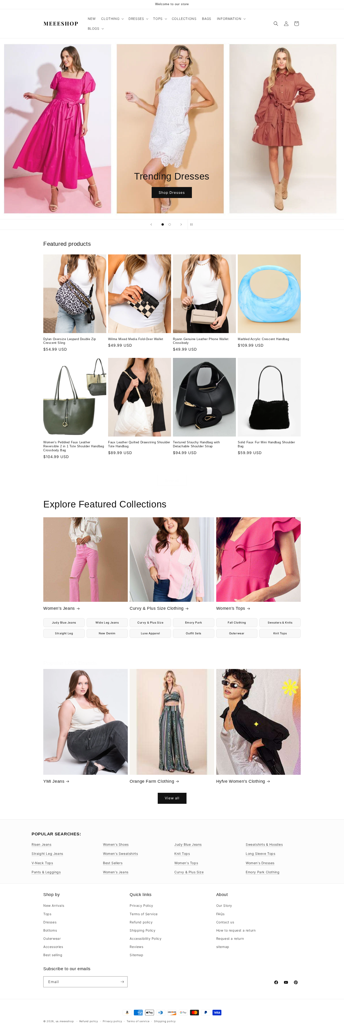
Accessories (53, 947)
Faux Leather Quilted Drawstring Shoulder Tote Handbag (139, 444)
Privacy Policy (141, 905)
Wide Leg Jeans (107, 622)
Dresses (49, 922)
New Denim (107, 633)
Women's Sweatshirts (120, 854)
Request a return (230, 938)
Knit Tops (280, 633)
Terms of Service (144, 914)
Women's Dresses (260, 863)
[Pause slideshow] (193, 224)
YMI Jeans (53, 781)
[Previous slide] (151, 224)
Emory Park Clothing (262, 872)
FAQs (220, 914)
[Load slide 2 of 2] (169, 224)
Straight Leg (64, 633)
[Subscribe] (122, 981)
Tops (47, 914)
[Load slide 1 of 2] (162, 224)
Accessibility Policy (145, 938)
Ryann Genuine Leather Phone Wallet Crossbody (200, 341)
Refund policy (141, 922)
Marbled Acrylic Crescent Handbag (263, 339)
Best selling (52, 955)
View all (172, 480)
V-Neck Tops (42, 863)
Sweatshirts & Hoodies (264, 844)
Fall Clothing (237, 622)
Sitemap (136, 955)
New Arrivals (53, 905)
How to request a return (236, 930)
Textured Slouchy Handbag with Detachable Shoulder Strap (196, 444)
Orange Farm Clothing (152, 781)
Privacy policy (112, 1021)
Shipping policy (165, 1021)
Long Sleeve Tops (260, 854)
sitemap (222, 947)
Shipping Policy (142, 930)
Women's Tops (230, 608)
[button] (112, 19)
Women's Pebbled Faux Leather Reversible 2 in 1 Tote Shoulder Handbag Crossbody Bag (73, 446)
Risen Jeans (41, 844)
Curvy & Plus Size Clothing (157, 608)
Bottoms (50, 930)
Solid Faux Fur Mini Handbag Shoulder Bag (266, 444)
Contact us (225, 922)
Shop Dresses (172, 192)
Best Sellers (112, 863)
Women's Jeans (59, 608)
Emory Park (193, 622)
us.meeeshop (65, 1021)
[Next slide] (181, 224)
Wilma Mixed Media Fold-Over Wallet (135, 339)
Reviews (136, 947)
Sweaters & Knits (280, 622)
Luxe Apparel (150, 633)
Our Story (224, 905)
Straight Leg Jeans (47, 854)
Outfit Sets (193, 633)
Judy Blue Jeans (64, 622)
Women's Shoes (116, 844)
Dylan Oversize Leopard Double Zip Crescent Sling (69, 341)
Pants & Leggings (46, 872)
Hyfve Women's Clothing (240, 781)
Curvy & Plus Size (150, 622)
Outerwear (237, 633)
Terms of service (138, 1021)
